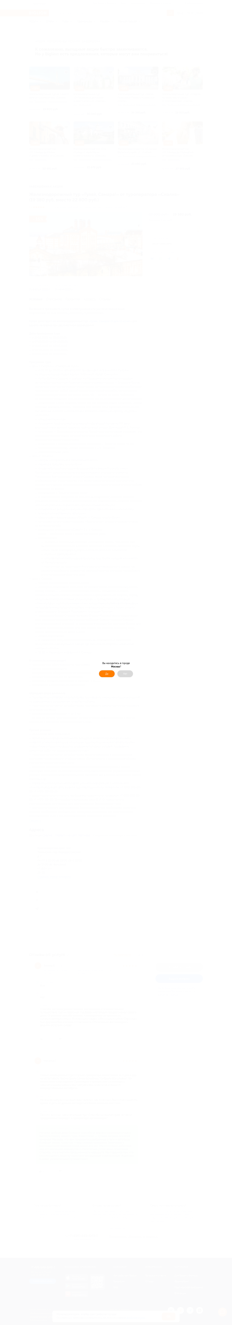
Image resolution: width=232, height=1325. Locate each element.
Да (106, 673)
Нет (125, 673)
